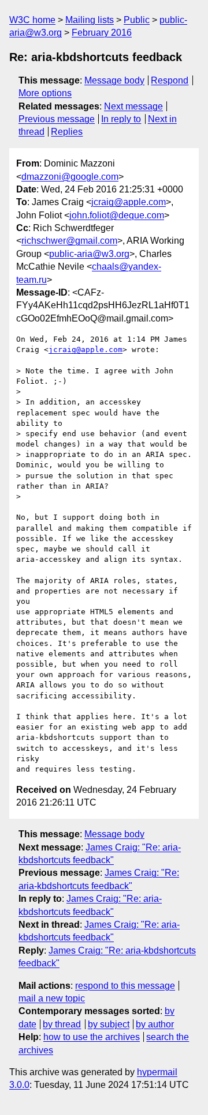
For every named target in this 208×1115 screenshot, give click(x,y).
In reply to (121, 119)
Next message (133, 106)
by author (155, 1024)
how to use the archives (91, 1037)
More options (45, 93)
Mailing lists (89, 20)
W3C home (32, 20)
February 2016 (102, 32)
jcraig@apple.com (128, 202)
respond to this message (125, 986)
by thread (62, 1024)
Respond (169, 80)
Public (137, 20)
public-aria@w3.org (89, 254)
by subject (108, 1024)
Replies (67, 132)
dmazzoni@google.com (69, 177)
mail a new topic (51, 998)
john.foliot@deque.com (116, 215)
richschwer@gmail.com (69, 240)
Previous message (56, 119)
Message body (114, 80)
